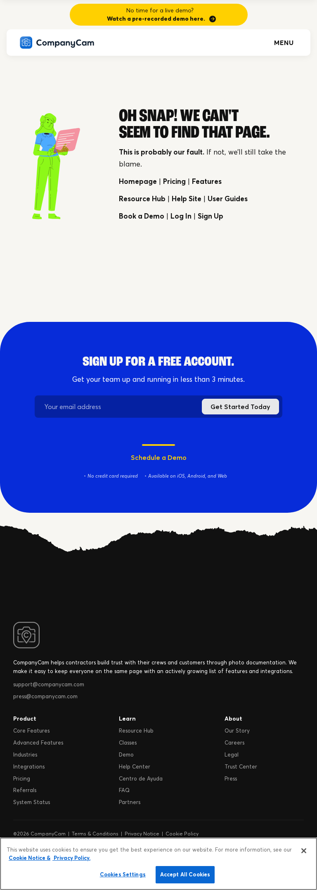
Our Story (237, 730)
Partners (129, 802)
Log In (181, 216)
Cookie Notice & (29, 857)
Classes (128, 742)
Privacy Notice (142, 834)
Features (207, 181)
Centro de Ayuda (141, 778)
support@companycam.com (48, 684)
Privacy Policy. (71, 857)
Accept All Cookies (185, 874)
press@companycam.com (45, 696)
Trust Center (241, 766)
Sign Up (210, 216)
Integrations (29, 766)
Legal (232, 754)
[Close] (304, 851)
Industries (25, 754)
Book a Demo (141, 216)
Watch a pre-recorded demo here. (156, 18)
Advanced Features (38, 742)
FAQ (124, 790)
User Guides (228, 198)
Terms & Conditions (95, 834)
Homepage (138, 181)
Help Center (134, 766)
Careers (234, 742)
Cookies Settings (123, 874)
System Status (31, 802)
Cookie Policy (182, 834)
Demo (126, 754)
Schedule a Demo (159, 457)
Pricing (174, 181)
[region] (158, 864)
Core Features (31, 730)
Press (231, 778)
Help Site (186, 198)
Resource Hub (142, 198)
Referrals (24, 790)
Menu (284, 42)
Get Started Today (240, 406)
